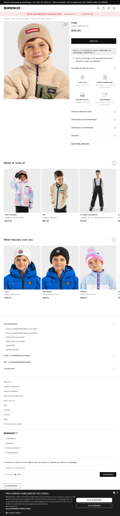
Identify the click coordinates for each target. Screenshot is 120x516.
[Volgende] (114, 163)
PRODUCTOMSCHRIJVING (81, 112)
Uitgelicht (9, 369)
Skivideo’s (10, 443)
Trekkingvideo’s (12, 453)
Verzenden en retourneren (84, 120)
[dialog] (60, 503)
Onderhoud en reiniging (82, 128)
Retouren (7, 382)
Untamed (47, 292)
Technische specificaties (82, 68)
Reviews (75, 136)
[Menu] (114, 8)
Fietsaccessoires (12, 350)
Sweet (83, 292)
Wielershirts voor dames (15, 341)
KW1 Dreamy (11, 215)
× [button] (117, 493)
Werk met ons (9, 400)
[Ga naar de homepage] (12, 8)
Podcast (7, 410)
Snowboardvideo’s (13, 448)
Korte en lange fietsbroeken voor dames (22, 333)
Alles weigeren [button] (94, 506)
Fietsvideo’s (10, 438)
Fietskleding (10, 324)
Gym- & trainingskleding (17, 355)
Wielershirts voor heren (15, 337)
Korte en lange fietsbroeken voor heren (21, 329)
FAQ (5, 405)
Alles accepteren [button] (94, 500)
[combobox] (114, 493)
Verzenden (108, 474)
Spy (44, 215)
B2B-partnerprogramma (13, 396)
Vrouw (9, 474)
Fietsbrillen (10, 345)
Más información (11, 506)
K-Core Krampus (88, 215)
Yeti (7, 292)
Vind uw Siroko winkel (13, 424)
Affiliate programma (12, 386)
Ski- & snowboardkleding (17, 362)
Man (19, 474)
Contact (7, 414)
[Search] (98, 8)
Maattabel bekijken (80, 144)
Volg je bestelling (10, 391)
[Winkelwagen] (103, 8)
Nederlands (12, 486)
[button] (40, 508)
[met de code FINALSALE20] (76, 14)
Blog (5, 419)
